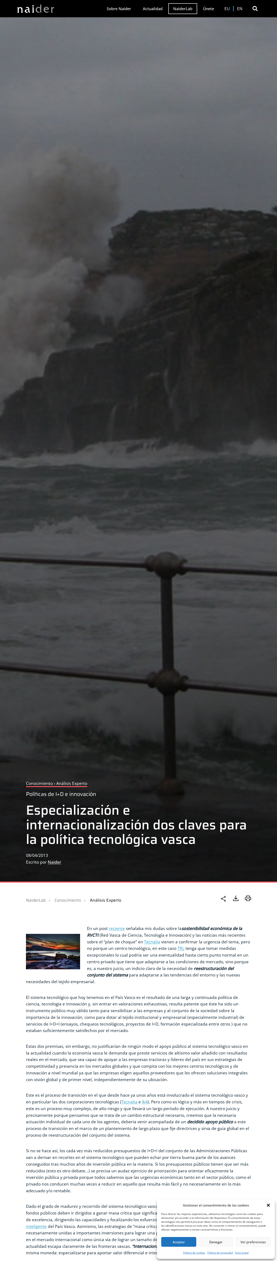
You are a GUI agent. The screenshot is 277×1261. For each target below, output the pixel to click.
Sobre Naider (119, 8)
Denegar (215, 1242)
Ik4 (145, 1102)
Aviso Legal (242, 1253)
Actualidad (153, 8)
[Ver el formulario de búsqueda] (255, 8)
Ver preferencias (253, 1242)
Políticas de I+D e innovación (61, 794)
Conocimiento (68, 900)
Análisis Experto (105, 900)
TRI (180, 948)
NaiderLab (182, 8)
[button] (268, 1205)
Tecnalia (152, 942)
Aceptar (179, 1242)
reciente (117, 928)
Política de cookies (194, 1253)
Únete (208, 8)
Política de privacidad (220, 1253)
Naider (54, 862)
